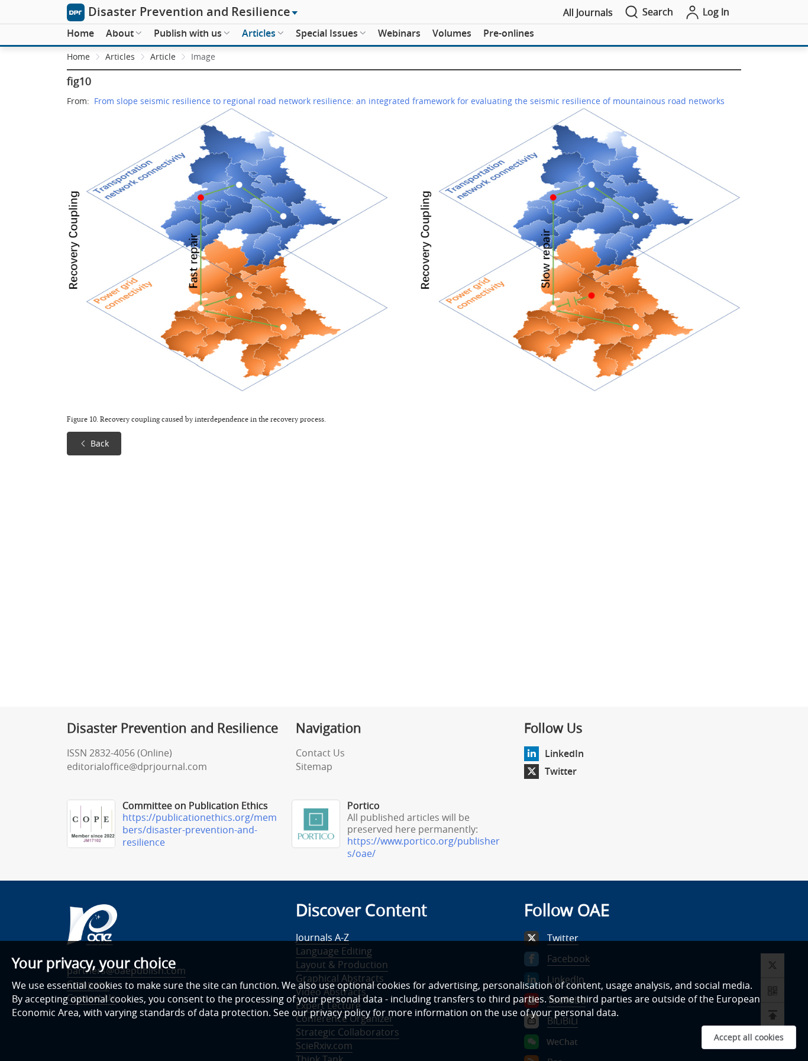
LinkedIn (564, 753)
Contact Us (320, 752)
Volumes (451, 33)
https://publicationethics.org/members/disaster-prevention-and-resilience (199, 830)
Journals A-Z (322, 937)
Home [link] (78, 56)
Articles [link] (120, 56)
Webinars (399, 33)
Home (80, 33)
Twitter (561, 771)
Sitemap (314, 766)
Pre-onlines (508, 33)
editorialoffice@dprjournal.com (137, 766)
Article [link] (163, 56)
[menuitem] (80, 33)
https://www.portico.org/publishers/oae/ (423, 847)
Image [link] (203, 56)
